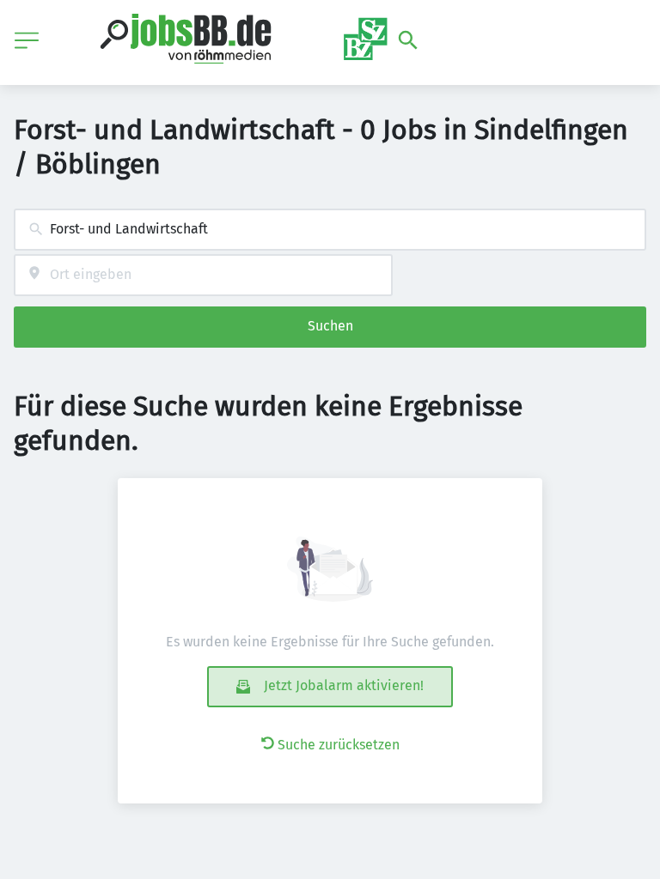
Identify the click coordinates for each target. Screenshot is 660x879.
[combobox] (330, 230)
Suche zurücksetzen (339, 745)
